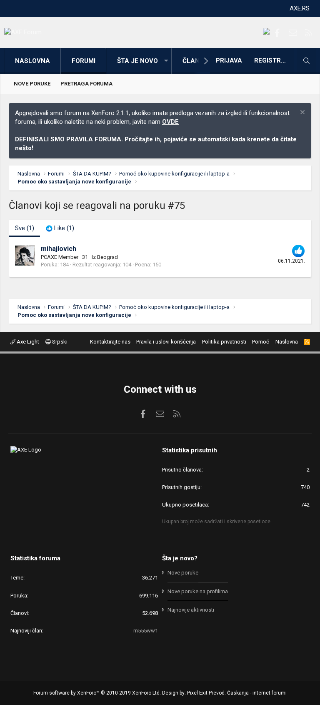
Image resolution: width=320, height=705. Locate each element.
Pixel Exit (197, 693)
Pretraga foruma (86, 83)
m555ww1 (145, 630)
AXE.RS (300, 8)
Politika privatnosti (224, 342)
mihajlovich (58, 249)
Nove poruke (32, 83)
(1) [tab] (24, 228)
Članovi (196, 61)
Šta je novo (137, 61)
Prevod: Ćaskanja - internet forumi (248, 693)
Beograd (107, 257)
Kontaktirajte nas (110, 342)
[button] (165, 61)
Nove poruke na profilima (198, 591)
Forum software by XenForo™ (97, 693)
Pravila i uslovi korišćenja (166, 342)
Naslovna (32, 61)
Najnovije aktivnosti (191, 610)
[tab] (60, 228)
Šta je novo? (180, 558)
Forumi (83, 61)
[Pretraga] (306, 61)
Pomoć (260, 342)
